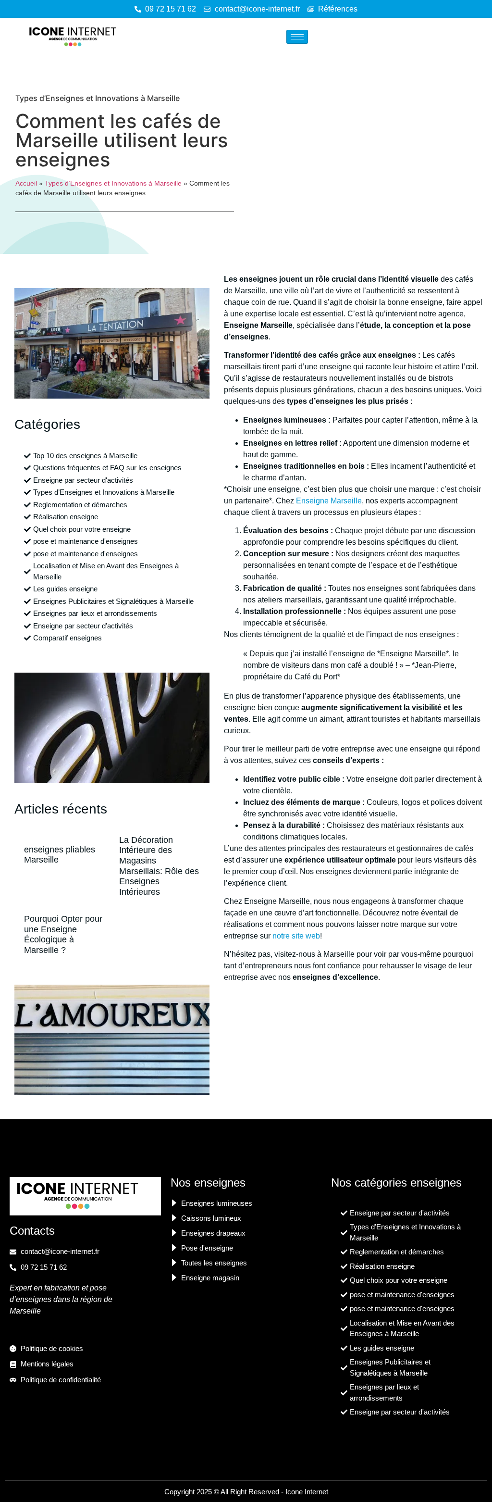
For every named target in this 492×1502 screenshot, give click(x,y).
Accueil (26, 183)
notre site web (296, 936)
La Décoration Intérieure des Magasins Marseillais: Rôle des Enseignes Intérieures (159, 866)
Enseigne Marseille (329, 501)
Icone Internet (306, 1492)
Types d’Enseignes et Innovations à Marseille (97, 98)
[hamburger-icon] (297, 37)
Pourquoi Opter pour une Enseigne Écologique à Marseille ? (63, 934)
